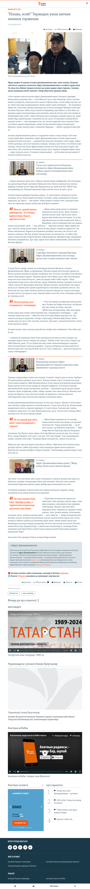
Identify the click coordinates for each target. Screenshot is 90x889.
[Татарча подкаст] (15, 886)
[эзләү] (75, 886)
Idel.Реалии (54, 886)
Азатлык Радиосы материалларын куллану (62, 862)
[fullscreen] (80, 650)
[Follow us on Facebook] (10, 847)
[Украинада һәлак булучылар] (45, 689)
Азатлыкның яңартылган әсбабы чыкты (28, 735)
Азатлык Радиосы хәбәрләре (19, 879)
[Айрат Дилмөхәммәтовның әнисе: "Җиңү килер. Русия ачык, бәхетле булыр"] (21, 466)
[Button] (47, 29)
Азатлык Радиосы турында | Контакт (22, 866)
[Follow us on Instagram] (20, 847)
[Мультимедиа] (33, 886)
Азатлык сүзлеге (18, 785)
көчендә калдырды (43, 565)
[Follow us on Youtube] (15, 847)
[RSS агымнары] (30, 847)
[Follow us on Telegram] (25, 847)
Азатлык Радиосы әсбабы (55, 879)
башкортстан (14, 10)
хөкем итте (35, 560)
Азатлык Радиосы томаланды (19, 862)
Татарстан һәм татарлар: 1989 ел (25, 614)
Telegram (22, 576)
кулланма (64, 573)
